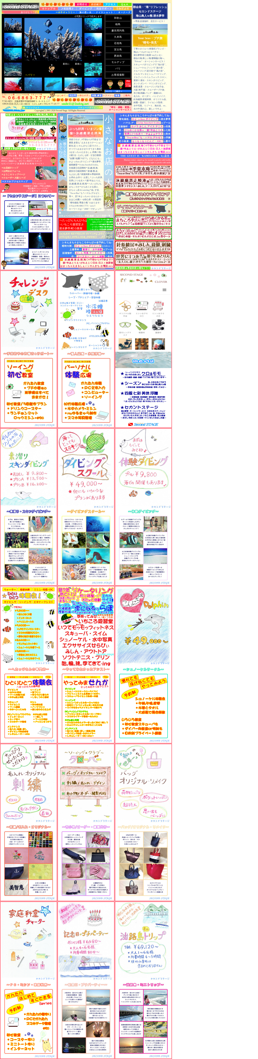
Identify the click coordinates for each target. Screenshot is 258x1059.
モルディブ (118, 62)
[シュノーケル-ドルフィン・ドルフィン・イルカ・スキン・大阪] (143, 665)
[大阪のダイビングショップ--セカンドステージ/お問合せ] (82, 5)
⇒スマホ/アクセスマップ (15, 181)
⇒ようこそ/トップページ (13, 174)
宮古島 (118, 49)
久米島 (118, 37)
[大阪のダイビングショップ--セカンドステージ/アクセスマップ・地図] (110, 5)
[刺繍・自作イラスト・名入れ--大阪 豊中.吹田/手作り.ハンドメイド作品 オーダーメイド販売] (29, 822)
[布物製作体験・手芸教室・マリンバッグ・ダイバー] (143, 349)
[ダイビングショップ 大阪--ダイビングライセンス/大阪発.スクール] (67, 9)
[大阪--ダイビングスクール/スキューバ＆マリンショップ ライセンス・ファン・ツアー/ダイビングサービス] (86, 9)
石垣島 (118, 43)
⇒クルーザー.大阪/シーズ (13, 178)
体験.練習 (97, 95)
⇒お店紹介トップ (9, 168)
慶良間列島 (118, 30)
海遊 (117, 95)
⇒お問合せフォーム (10, 171)
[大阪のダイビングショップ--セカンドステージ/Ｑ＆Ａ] (124, 5)
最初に (65, 64)
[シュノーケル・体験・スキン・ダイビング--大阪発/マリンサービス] (29, 507)
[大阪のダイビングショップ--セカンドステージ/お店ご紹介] (96, 5)
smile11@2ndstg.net (75, 103)
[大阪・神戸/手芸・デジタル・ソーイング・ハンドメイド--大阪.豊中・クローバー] (86, 822)
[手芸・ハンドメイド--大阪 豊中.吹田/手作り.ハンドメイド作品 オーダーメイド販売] (143, 822)
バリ (118, 68)
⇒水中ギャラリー (66, 12)
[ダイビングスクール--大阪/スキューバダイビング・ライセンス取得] (113, 104)
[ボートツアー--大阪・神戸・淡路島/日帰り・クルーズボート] (143, 980)
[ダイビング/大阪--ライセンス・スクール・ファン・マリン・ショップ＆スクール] (49, 9)
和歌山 (118, 18)
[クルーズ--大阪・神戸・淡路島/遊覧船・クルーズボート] (86, 980)
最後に (78, 64)
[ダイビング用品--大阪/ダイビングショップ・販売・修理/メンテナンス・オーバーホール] (104, 9)
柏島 (118, 24)
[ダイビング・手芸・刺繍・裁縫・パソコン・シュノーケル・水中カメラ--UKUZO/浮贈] (86, 349)
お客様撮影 (118, 75)
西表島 (118, 56)
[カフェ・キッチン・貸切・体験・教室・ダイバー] (29, 980)
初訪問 (72, 95)
